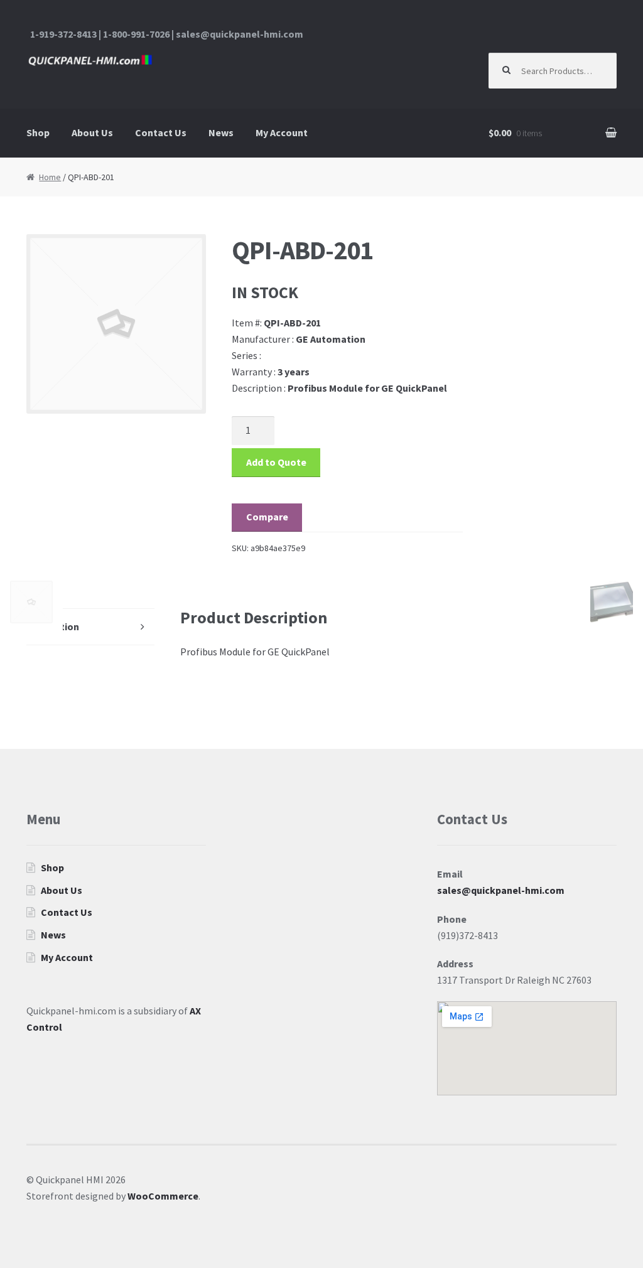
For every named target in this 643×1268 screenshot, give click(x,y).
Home (50, 177)
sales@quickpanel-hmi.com (501, 890)
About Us (92, 132)
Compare (267, 516)
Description (52, 626)
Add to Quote (276, 462)
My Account (282, 132)
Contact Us (160, 132)
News (221, 132)
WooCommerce (162, 1196)
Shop (38, 132)
